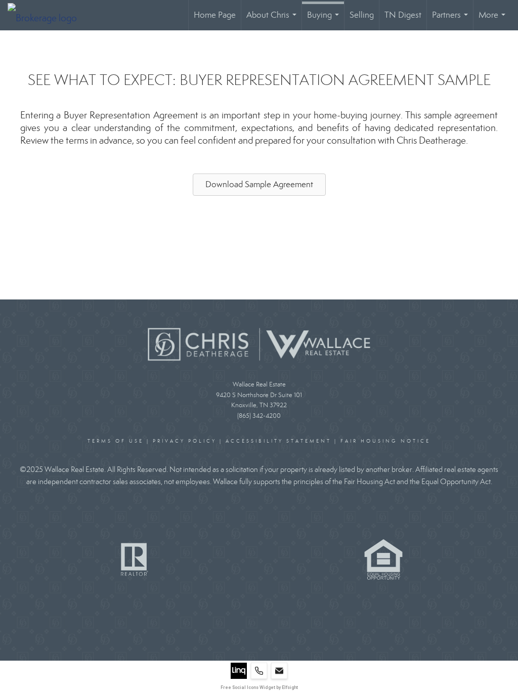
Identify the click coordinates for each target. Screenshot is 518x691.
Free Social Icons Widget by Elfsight (259, 687)
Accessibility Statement (278, 441)
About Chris (273, 20)
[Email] (279, 671)
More (494, 20)
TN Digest (402, 15)
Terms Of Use (116, 441)
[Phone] (259, 671)
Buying (325, 20)
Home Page (215, 15)
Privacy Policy (185, 441)
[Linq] (239, 671)
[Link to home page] (47, 15)
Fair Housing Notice (385, 441)
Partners (452, 20)
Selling (362, 15)
